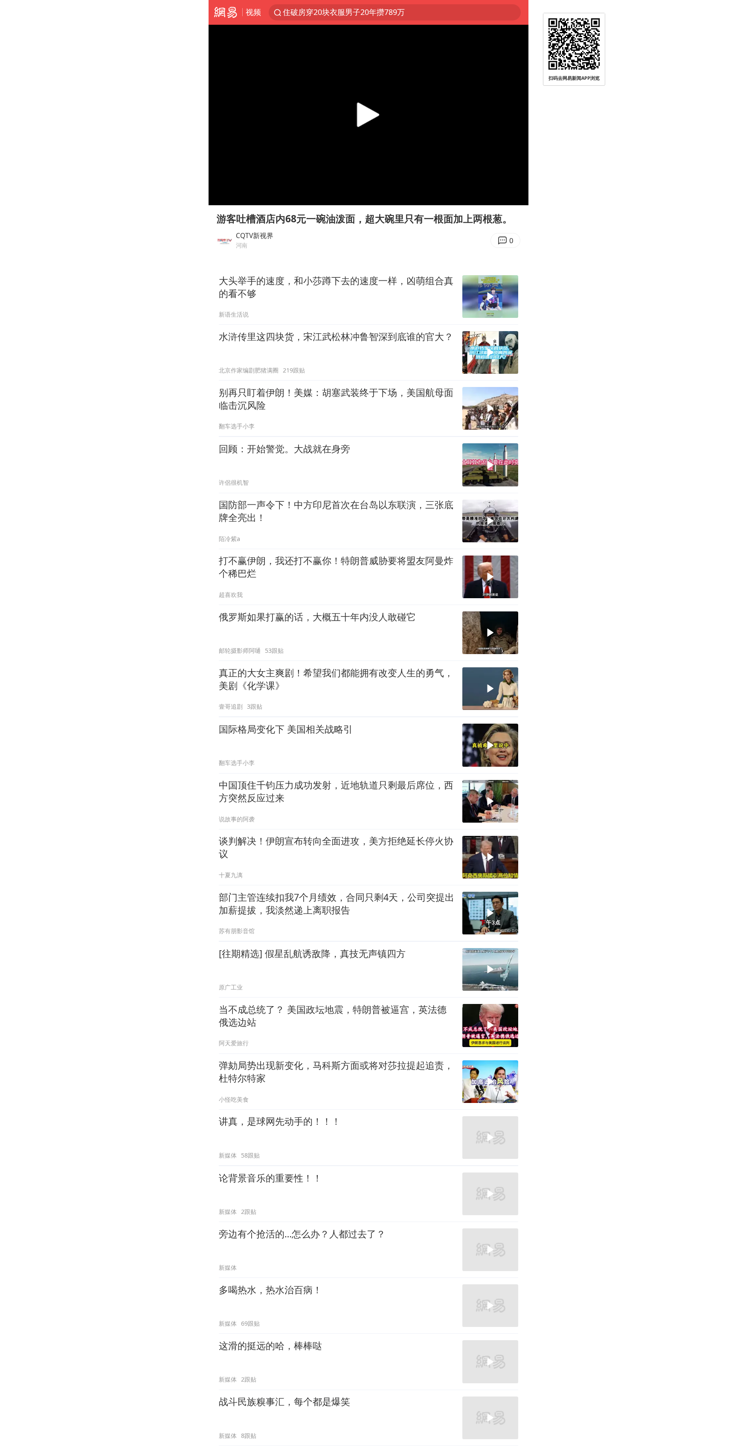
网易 (225, 12)
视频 (253, 12)
